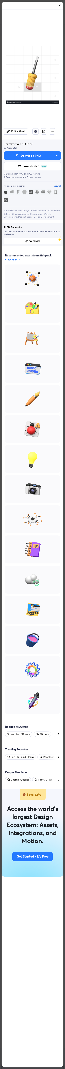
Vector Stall (11, 148)
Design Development (44, 216)
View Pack (11, 259)
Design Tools (36, 214)
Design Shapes (25, 216)
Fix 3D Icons (42, 734)
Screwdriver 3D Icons (18, 734)
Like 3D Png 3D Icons (22, 756)
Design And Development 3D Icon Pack (41, 210)
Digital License (34, 177)
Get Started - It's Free (33, 856)
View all (57, 185)
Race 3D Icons (45, 779)
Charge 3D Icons (20, 779)
